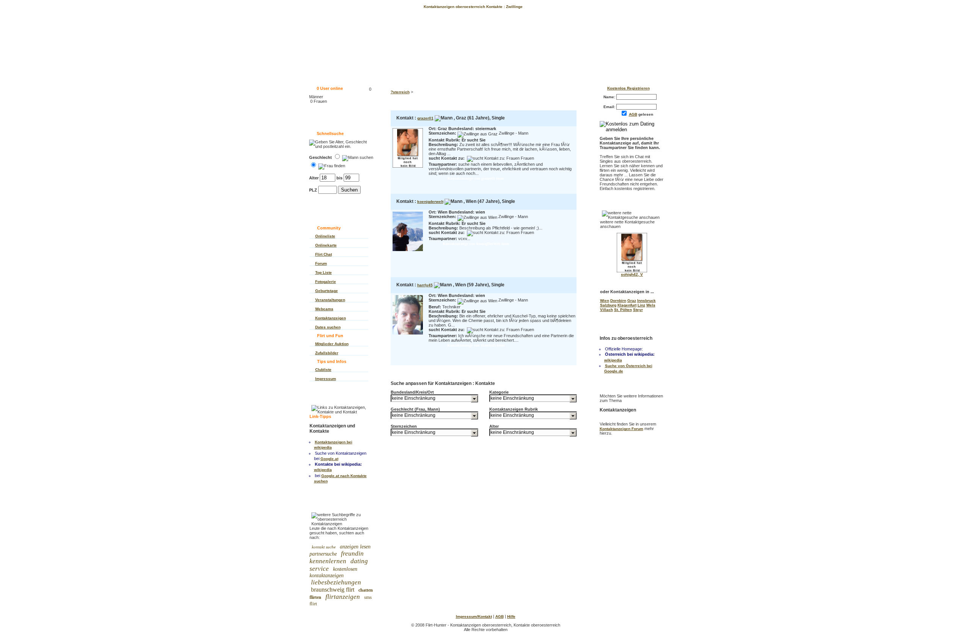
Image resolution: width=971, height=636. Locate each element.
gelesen (643, 114)
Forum (321, 263)
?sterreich (400, 92)
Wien (604, 300)
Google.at (329, 459)
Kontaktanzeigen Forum (621, 429)
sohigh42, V (632, 274)
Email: (609, 107)
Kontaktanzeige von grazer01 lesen (476, 178)
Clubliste (323, 369)
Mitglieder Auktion (332, 344)
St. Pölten (623, 310)
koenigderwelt (430, 201)
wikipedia (323, 470)
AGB (633, 114)
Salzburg (608, 305)
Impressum (325, 379)
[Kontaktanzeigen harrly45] (408, 335)
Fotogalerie (325, 282)
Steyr (638, 310)
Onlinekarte (326, 245)
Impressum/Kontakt (474, 616)
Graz (631, 300)
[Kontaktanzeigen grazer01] (408, 168)
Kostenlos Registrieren (628, 88)
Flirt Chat (323, 254)
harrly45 (425, 285)
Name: (609, 97)
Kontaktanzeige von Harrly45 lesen (476, 345)
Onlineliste (325, 236)
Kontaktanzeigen (330, 318)
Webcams (324, 309)
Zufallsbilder (326, 353)
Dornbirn (618, 300)
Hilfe (511, 616)
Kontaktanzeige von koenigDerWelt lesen (476, 244)
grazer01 (425, 118)
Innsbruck (646, 300)
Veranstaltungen (330, 300)
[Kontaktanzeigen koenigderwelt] (408, 252)
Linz (641, 305)
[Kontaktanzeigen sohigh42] (632, 271)
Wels (650, 305)
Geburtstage (326, 291)
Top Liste (323, 272)
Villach (606, 310)
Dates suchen (328, 327)
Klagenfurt (626, 305)
